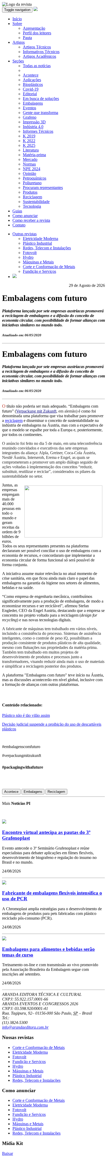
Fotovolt (30, 252)
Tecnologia (32, 206)
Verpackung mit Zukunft (36, 411)
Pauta (27, 37)
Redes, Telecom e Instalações (47, 248)
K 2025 (29, 145)
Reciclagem (32, 197)
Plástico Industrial (37, 243)
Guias (17, 211)
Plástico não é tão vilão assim (26, 715)
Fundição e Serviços (39, 271)
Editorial (30, 94)
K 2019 (29, 136)
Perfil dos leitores (37, 33)
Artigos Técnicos (37, 47)
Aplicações (32, 80)
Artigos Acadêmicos (39, 56)
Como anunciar (25, 215)
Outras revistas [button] (24, 234)
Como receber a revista (31, 220)
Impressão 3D (34, 122)
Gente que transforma (40, 112)
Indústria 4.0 (33, 126)
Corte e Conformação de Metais (49, 266)
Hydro (28, 257)
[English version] (14, 276)
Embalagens (33, 103)
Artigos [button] (18, 42)
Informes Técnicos (38, 131)
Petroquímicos (34, 178)
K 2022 (29, 140)
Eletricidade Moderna (40, 238)
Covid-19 (30, 89)
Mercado (30, 159)
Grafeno (29, 117)
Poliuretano (32, 183)
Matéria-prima (34, 155)
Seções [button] (18, 61)
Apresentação (34, 28)
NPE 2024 (31, 169)
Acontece (30, 75)
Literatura (31, 150)
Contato (18, 225)
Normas (29, 164)
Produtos (30, 192)
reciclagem (14, 420)
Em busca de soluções (41, 98)
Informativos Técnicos (41, 51)
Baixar (7, 1153)
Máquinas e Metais (38, 262)
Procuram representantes (43, 187)
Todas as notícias (37, 66)
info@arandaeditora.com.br (25, 1027)
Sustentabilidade (36, 201)
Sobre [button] (17, 23)
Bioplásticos (33, 84)
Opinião (29, 173)
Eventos (29, 108)
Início (17, 19)
